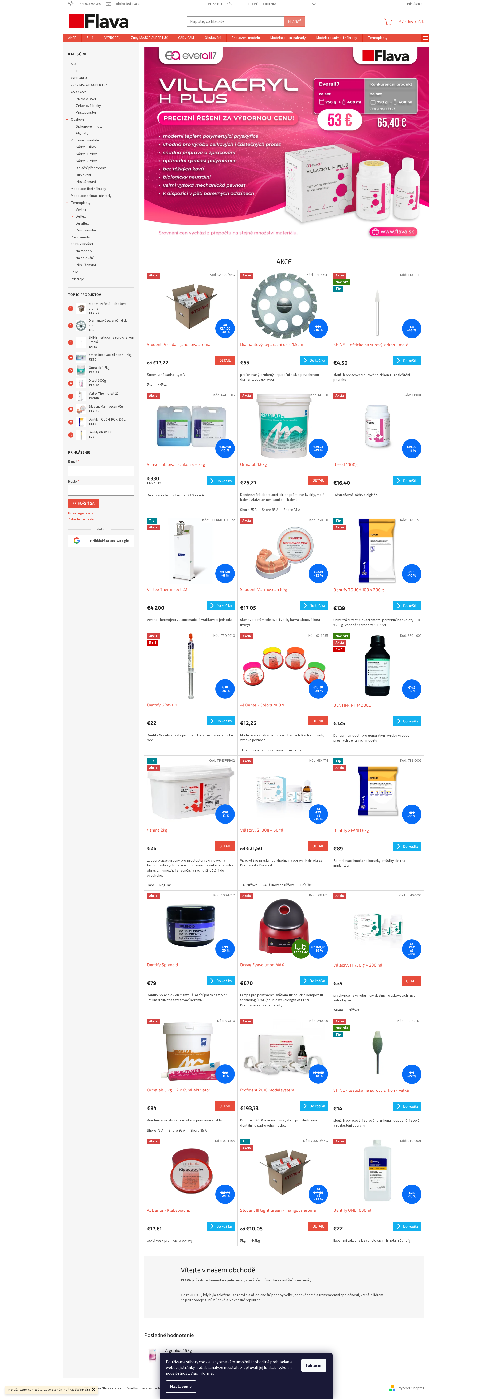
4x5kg (162, 384)
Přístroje (77, 279)
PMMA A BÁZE (86, 98)
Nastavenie (181, 1386)
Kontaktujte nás (218, 4)
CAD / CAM (79, 91)
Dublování (83, 175)
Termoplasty (81, 202)
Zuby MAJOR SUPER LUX (89, 84)
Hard (150, 885)
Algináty (82, 133)
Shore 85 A (292, 509)
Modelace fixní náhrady (88, 188)
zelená (258, 750)
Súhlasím (314, 1365)
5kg (150, 384)
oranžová (275, 750)
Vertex (81, 209)
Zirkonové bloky (88, 105)
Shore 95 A (270, 509)
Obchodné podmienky (259, 4)
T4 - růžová (248, 885)
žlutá (244, 750)
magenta (295, 750)
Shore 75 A (248, 509)
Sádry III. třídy (86, 154)
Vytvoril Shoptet (411, 1388)
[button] (165, 145)
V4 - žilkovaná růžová (279, 885)
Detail (225, 360)
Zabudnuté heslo (81, 519)
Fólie (74, 272)
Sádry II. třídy (86, 147)
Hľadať (294, 21)
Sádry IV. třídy (86, 161)
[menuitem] (72, 38)
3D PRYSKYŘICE (82, 244)
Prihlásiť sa (83, 503)
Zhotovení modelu (85, 140)
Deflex (81, 216)
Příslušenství (86, 112)
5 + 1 (74, 71)
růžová (354, 1010)
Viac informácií (203, 1373)
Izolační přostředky (91, 168)
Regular (165, 885)
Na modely (84, 251)
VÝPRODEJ (79, 77)
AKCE (75, 64)
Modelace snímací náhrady (91, 195)
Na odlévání (85, 258)
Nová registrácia (80, 513)
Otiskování (79, 119)
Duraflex (82, 223)
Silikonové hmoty (89, 126)
